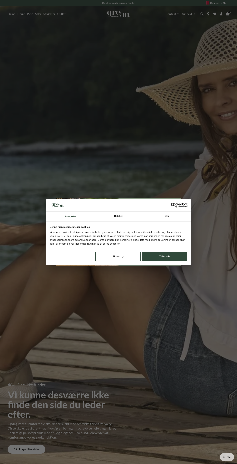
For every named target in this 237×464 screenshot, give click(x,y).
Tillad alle (164, 256)
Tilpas (116, 256)
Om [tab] (167, 215)
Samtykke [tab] (70, 216)
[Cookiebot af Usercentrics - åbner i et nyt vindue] (173, 205)
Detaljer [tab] (118, 215)
